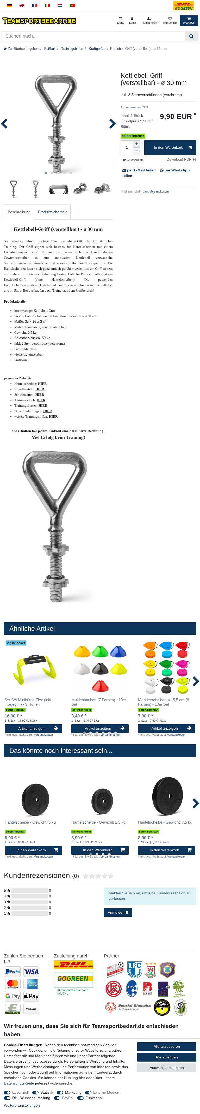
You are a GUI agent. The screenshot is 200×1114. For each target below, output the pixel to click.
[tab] (19, 212)
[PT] (72, 5)
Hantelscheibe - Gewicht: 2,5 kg (98, 822)
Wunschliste (135, 160)
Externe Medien (106, 1092)
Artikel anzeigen (31, 728)
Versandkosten (159, 191)
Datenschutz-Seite (19, 1083)
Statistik (46, 1092)
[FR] (34, 5)
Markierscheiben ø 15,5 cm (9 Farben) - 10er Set (163, 702)
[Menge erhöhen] (136, 144)
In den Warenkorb (168, 147)
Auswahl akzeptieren (167, 1067)
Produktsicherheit (52, 212)
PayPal (67, 1098)
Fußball (49, 49)
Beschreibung (19, 212)
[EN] (22, 5)
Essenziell (20, 1092)
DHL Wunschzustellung (31, 1098)
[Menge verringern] (136, 151)
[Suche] (191, 36)
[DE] (9, 5)
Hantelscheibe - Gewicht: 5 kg (30, 822)
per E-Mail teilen (141, 170)
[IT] (47, 5)
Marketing (73, 1092)
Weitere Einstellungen (22, 1105)
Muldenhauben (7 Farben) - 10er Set (98, 702)
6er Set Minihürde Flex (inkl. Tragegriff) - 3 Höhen (28, 702)
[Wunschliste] (170, 20)
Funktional (94, 1098)
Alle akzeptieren (167, 1046)
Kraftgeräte (96, 49)
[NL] (60, 5)
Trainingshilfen (71, 49)
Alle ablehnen (166, 1057)
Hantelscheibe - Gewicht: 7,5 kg (165, 822)
